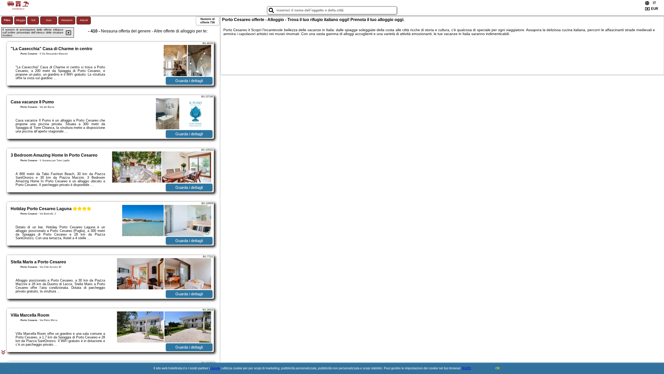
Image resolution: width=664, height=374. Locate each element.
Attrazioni (66, 20)
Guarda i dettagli (189, 80)
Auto (49, 20)
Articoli (84, 20)
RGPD (466, 368)
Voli (33, 20)
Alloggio (20, 20)
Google (215, 368)
